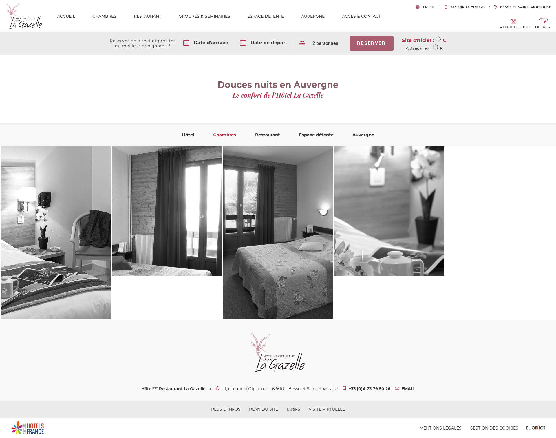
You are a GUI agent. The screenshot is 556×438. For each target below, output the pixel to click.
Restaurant (147, 16)
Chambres (104, 16)
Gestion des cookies (494, 428)
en (432, 7)
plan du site (263, 409)
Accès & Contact (361, 16)
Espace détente (265, 16)
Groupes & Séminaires (204, 16)
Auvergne (313, 16)
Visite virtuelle (327, 409)
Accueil (66, 16)
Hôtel (188, 134)
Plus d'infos (226, 409)
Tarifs (293, 409)
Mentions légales (441, 428)
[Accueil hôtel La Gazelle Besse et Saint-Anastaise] (24, 15)
